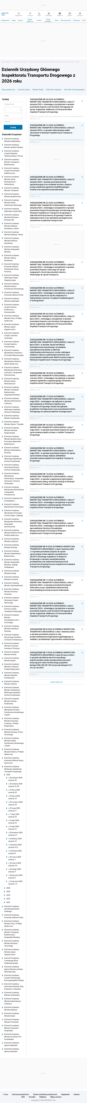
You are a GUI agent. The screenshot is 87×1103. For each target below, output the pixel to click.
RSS (23, 1097)
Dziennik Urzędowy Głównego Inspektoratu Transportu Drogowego (51, 62)
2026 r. (77, 62)
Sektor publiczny (30, 20)
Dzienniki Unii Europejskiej (74, 90)
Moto (56, 20)
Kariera (76, 1094)
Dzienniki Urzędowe (20, 62)
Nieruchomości (66, 20)
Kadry (14, 20)
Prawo (39, 20)
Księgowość (5, 20)
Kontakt (32, 1097)
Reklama (42, 1097)
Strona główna (6, 62)
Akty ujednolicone (8, 90)
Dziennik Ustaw (24, 90)
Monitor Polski (38, 90)
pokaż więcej (56, 682)
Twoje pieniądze (48, 20)
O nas (5, 1094)
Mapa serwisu (55, 1097)
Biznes (20, 20)
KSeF (84, 20)
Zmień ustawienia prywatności (45, 1094)
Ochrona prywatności (20, 1094)
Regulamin (65, 1094)
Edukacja (76, 20)
